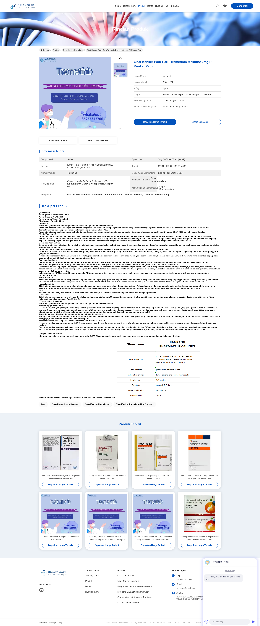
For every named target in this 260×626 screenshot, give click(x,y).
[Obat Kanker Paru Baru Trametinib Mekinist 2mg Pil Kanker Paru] (75, 93)
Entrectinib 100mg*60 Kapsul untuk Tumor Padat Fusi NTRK (153, 477)
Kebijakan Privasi (46, 623)
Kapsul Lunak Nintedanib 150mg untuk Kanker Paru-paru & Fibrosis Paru (199, 477)
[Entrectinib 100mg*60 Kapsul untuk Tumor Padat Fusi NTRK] (153, 453)
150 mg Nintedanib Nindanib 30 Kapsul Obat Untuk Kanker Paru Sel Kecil (199, 538)
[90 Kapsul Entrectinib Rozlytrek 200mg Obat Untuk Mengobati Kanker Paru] (60, 453)
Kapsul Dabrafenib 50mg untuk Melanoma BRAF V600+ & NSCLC (61, 538)
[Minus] (253, 562)
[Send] (253, 622)
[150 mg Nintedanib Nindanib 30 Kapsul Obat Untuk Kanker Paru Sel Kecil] (199, 513)
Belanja (175, 6)
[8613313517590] (41, 590)
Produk (141, 6)
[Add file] (206, 622)
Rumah (117, 6)
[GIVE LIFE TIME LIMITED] (22, 6)
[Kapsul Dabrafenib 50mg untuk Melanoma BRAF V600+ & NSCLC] (60, 513)
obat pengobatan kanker (65, 404)
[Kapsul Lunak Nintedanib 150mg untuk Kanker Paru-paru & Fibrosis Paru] (199, 453)
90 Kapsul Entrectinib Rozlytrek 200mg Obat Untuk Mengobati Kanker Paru (60, 477)
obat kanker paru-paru (97, 404)
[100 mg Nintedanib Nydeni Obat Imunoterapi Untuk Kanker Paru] (107, 453)
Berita (150, 6)
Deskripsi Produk (98, 140)
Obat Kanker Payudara (73, 50)
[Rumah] (54, 576)
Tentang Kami (129, 6)
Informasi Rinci (58, 140)
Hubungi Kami (162, 6)
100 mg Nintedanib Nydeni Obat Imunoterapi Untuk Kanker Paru (107, 477)
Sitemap (58, 623)
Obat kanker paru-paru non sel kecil (135, 404)
